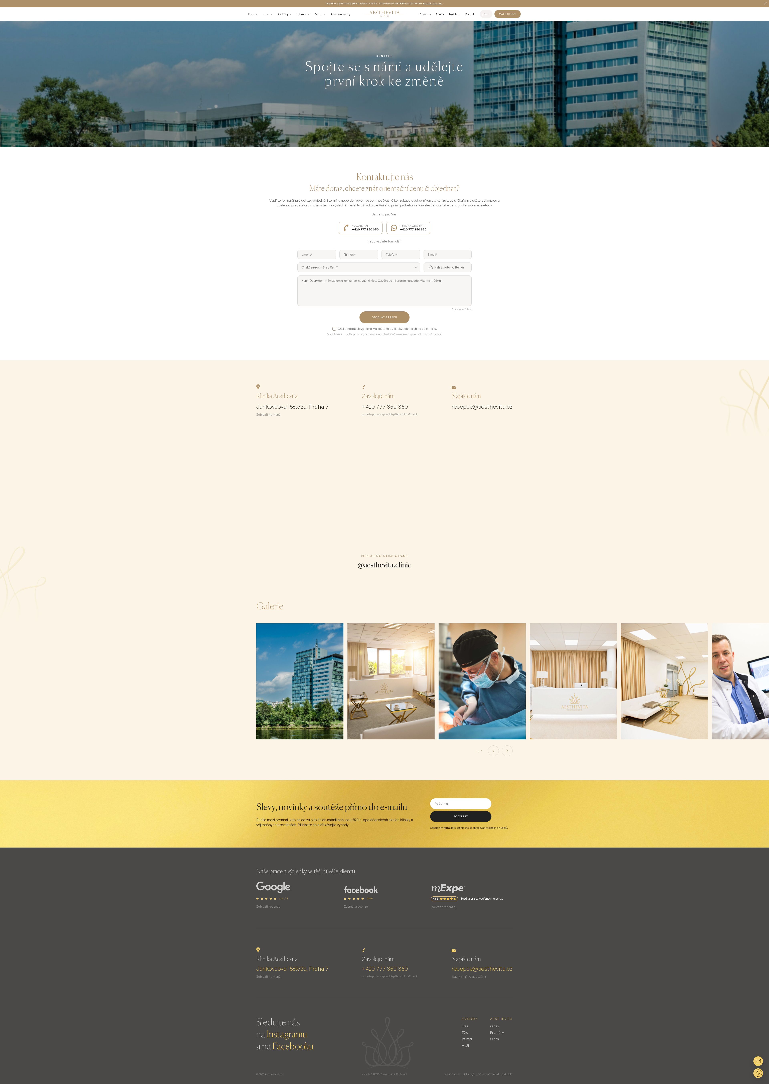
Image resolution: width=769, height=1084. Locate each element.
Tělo (266, 14)
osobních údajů (498, 827)
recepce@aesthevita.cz (482, 406)
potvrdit (461, 816)
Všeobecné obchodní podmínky (495, 1074)
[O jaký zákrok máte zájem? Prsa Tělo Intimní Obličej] (358, 267)
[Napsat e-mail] (758, 1061)
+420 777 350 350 (385, 406)
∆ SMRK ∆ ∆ (378, 1074)
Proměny (425, 14)
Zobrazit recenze (268, 906)
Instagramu (287, 1034)
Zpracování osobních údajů (460, 1074)
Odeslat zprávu (384, 317)
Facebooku (293, 1046)
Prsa (251, 14)
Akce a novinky (340, 14)
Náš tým (454, 14)
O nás (440, 14)
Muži (318, 14)
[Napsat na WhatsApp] (758, 1073)
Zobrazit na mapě (268, 414)
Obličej (283, 14)
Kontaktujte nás (432, 3)
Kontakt (470, 14)
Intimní (301, 14)
